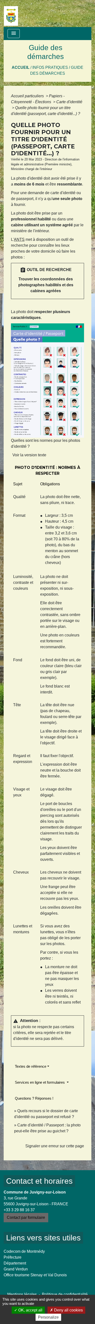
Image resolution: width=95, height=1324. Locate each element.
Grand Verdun (16, 1269)
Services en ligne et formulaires (40, 1082)
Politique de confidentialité (65, 1294)
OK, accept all (29, 1310)
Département (15, 1263)
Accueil (20, 67)
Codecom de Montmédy (24, 1251)
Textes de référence (30, 1066)
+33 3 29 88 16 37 (19, 1210)
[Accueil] (11, 13)
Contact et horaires (39, 1181)
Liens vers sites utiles (43, 1237)
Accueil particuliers (28, 96)
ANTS (19, 239)
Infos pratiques (50, 67)
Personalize (48, 1317)
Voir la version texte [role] (29, 455)
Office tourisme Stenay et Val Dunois (35, 1275)
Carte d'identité (69, 102)
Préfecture (12, 1257)
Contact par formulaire (26, 1217)
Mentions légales (22, 1294)
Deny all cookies (68, 1310)
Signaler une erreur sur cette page (54, 1146)
